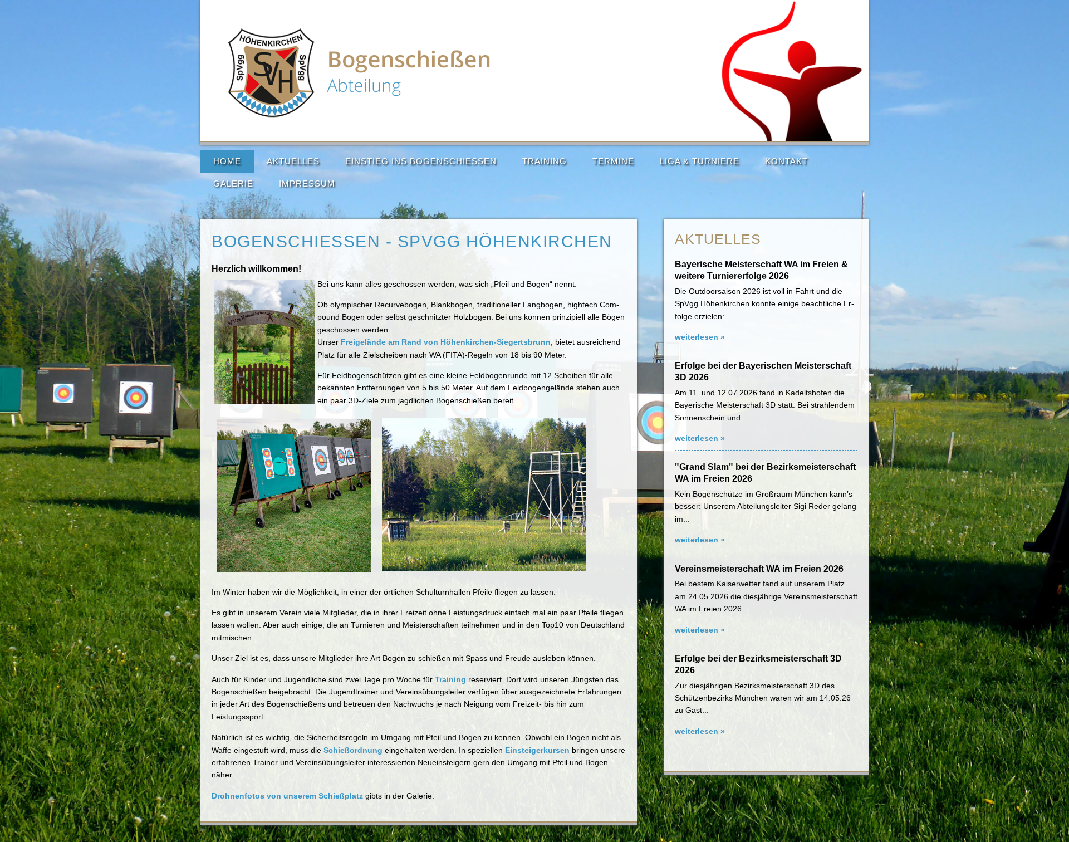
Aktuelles (293, 161)
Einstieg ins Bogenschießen (421, 161)
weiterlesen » (700, 336)
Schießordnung (353, 750)
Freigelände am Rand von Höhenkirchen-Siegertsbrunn (446, 341)
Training (544, 161)
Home (227, 161)
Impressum (307, 183)
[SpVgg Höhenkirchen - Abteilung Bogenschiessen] (359, 114)
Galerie (233, 183)
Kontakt (786, 161)
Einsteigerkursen (537, 750)
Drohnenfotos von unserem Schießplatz (287, 795)
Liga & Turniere (699, 161)
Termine (613, 161)
